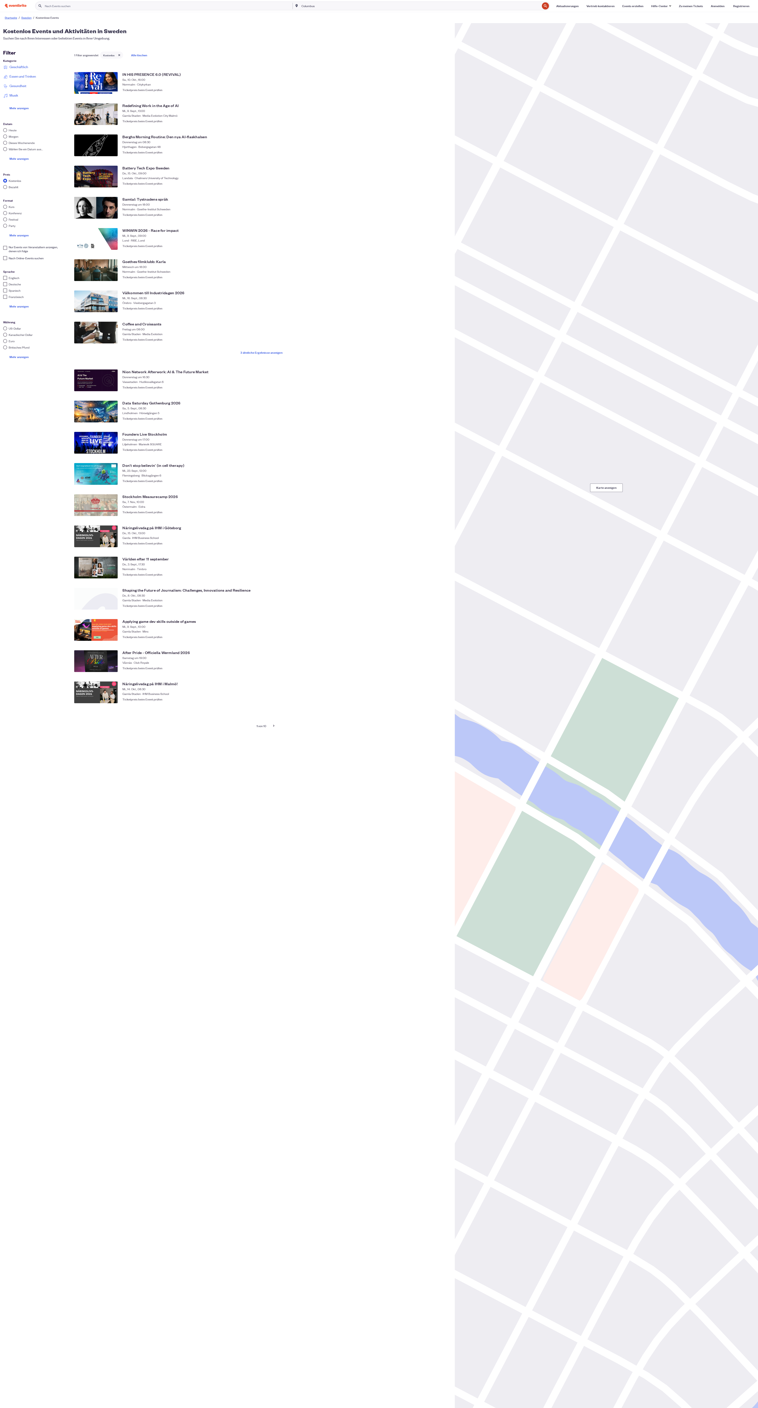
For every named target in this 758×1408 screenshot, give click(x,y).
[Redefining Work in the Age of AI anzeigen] (96, 114)
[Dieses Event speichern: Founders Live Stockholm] (444, 450)
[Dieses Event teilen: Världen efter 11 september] (437, 574)
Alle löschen (139, 55)
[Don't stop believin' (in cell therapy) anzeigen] (96, 474)
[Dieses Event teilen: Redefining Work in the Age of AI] (437, 121)
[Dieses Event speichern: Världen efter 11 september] (444, 574)
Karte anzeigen (606, 487)
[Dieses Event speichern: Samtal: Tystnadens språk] (444, 215)
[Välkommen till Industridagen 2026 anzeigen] (96, 301)
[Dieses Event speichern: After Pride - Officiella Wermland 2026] (444, 668)
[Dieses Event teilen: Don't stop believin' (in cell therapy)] (437, 481)
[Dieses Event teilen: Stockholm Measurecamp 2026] (437, 512)
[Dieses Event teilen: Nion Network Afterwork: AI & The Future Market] (437, 387)
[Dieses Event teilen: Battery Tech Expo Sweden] (437, 183)
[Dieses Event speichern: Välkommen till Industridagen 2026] (444, 308)
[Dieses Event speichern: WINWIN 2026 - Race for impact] (444, 246)
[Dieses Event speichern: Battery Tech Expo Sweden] (444, 183)
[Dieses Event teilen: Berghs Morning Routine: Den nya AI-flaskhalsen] (437, 152)
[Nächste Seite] (274, 725)
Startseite (11, 18)
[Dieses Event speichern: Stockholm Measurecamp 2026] (444, 512)
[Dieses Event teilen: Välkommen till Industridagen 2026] (437, 308)
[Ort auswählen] (296, 5)
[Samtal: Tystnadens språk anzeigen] (96, 208)
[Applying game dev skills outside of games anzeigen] (96, 630)
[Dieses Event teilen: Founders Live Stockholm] (437, 450)
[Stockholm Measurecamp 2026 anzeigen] (96, 505)
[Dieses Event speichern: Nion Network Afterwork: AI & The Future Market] (444, 387)
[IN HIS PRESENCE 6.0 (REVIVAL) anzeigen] (96, 83)
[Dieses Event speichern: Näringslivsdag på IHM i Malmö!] (444, 699)
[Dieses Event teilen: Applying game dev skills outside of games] (437, 637)
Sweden (26, 18)
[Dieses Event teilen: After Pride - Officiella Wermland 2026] (437, 668)
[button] (661, 6)
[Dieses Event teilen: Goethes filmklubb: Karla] (437, 277)
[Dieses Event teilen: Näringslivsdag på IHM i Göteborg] (437, 543)
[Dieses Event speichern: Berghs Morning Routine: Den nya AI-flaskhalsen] (444, 152)
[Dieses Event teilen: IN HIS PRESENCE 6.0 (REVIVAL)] (437, 90)
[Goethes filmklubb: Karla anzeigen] (96, 270)
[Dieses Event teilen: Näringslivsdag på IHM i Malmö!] (437, 699)
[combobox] (420, 5)
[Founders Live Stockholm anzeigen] (96, 443)
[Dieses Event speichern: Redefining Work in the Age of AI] (444, 121)
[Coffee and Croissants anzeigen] (96, 332)
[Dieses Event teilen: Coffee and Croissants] (437, 339)
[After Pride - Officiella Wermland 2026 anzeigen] (96, 661)
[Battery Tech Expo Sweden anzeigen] (96, 176)
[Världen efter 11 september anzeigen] (96, 567)
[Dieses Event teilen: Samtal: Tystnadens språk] (437, 215)
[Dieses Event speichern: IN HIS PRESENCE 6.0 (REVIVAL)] (444, 90)
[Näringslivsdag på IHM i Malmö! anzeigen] (96, 692)
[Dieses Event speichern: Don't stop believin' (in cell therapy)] (444, 481)
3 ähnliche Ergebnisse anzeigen (261, 352)
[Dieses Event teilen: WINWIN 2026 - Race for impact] (437, 246)
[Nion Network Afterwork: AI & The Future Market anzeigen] (96, 380)
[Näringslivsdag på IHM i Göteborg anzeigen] (96, 536)
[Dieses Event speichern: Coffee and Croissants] (444, 339)
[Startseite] (15, 6)
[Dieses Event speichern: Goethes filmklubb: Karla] (444, 277)
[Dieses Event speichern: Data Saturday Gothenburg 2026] (444, 418)
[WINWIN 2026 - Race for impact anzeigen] (96, 239)
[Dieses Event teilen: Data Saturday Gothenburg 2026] (437, 418)
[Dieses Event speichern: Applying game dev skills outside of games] (444, 637)
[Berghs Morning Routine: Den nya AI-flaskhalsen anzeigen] (96, 145)
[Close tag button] (119, 55)
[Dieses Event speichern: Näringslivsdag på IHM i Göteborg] (444, 543)
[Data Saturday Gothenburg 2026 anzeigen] (96, 411)
